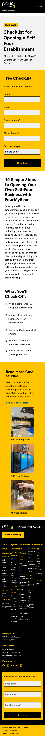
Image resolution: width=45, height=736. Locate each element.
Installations (32, 568)
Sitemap (5, 733)
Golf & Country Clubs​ (22, 600)
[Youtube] (12, 665)
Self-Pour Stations (20, 476)
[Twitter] (16, 665)
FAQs (30, 572)
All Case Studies (19, 512)
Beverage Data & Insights (14, 618)
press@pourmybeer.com (11, 655)
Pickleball (23, 582)
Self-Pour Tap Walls (20, 439)
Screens (5, 603)
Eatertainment (24, 586)
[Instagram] (8, 665)
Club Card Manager (14, 598)
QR (12, 559)
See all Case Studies (17, 402)
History (39, 573)
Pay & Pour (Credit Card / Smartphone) (16, 578)
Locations (32, 565)
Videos (30, 561)
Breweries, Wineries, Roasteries (23, 576)
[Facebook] (3, 665)
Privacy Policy (15, 733)
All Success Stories (31, 584)
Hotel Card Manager (14, 606)
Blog (29, 557)
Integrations (7, 607)
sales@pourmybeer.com (11, 652)
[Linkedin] (21, 665)
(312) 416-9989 (8, 649)
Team (38, 570)
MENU (39, 6)
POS (38, 583)
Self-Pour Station (5, 573)
